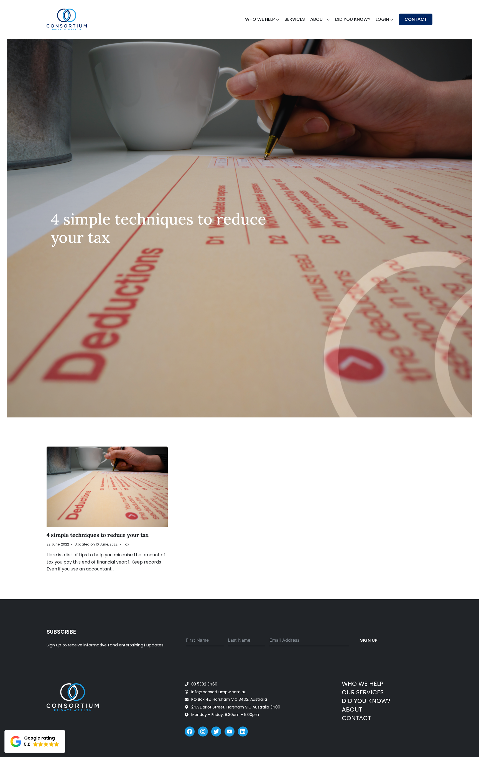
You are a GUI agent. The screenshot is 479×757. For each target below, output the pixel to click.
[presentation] (107, 487)
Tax (126, 544)
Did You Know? (352, 19)
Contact (415, 19)
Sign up (369, 640)
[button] (34, 741)
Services (294, 19)
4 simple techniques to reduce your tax (98, 534)
